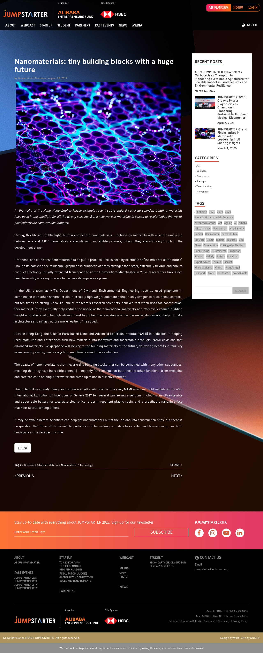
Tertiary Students (161, 566)
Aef (220, 223)
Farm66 (216, 262)
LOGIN (252, 7)
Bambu (199, 234)
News (123, 25)
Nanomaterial (69, 465)
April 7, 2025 (225, 123)
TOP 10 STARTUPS (69, 562)
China (198, 245)
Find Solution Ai (203, 267)
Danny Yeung (202, 251)
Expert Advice (202, 262)
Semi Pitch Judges (70, 569)
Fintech (219, 267)
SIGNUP (238, 7)
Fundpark (200, 273)
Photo (124, 576)
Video (123, 573)
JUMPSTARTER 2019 (25, 584)
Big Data (199, 240)
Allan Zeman (220, 228)
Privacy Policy (240, 621)
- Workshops (202, 191)
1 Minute (202, 212)
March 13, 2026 (205, 91)
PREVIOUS (25, 476)
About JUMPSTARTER (27, 562)
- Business (200, 170)
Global (211, 273)
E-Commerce (218, 251)
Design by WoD (229, 638)
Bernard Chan (229, 234)
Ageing (228, 223)
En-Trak (220, 256)
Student (156, 557)
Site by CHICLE (250, 638)
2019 (220, 212)
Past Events (104, 25)
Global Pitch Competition (76, 577)
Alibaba (243, 223)
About (10, 25)
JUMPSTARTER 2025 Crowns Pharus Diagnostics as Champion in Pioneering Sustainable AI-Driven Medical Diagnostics (232, 108)
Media (137, 25)
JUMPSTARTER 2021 (25, 577)
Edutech (199, 256)
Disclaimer (224, 621)
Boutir (210, 240)
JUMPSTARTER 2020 (25, 581)
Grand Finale (240, 273)
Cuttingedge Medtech (232, 245)
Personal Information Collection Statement (191, 621)
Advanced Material (47, 465)
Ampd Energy (237, 228)
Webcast (28, 25)
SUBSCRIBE (161, 532)
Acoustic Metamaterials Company (214, 217)
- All (197, 165)
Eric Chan (232, 256)
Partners (82, 25)
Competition (210, 245)
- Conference (202, 176)
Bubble (220, 240)
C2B (241, 240)
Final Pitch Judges (73, 573)
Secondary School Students (168, 562)
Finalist (228, 262)
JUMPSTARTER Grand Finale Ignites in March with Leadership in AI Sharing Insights (232, 136)
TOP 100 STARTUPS (70, 566)
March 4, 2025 (227, 148)
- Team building (203, 186)
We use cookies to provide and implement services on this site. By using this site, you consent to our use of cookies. (131, 648)
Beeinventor (212, 234)
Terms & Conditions (237, 610)
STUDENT (63, 25)
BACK (22, 447)
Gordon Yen (223, 273)
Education (234, 251)
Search (240, 291)
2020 (228, 212)
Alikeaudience (203, 228)
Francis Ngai (232, 267)
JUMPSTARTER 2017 (25, 588)
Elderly (210, 256)
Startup (46, 25)
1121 (212, 212)
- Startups (200, 181)
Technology (86, 465)
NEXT (176, 476)
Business (29, 465)
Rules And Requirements (75, 580)
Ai (235, 223)
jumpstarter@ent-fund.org (211, 569)
